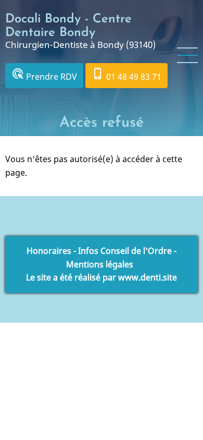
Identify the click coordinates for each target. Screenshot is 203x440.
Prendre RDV (44, 74)
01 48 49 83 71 (126, 74)
